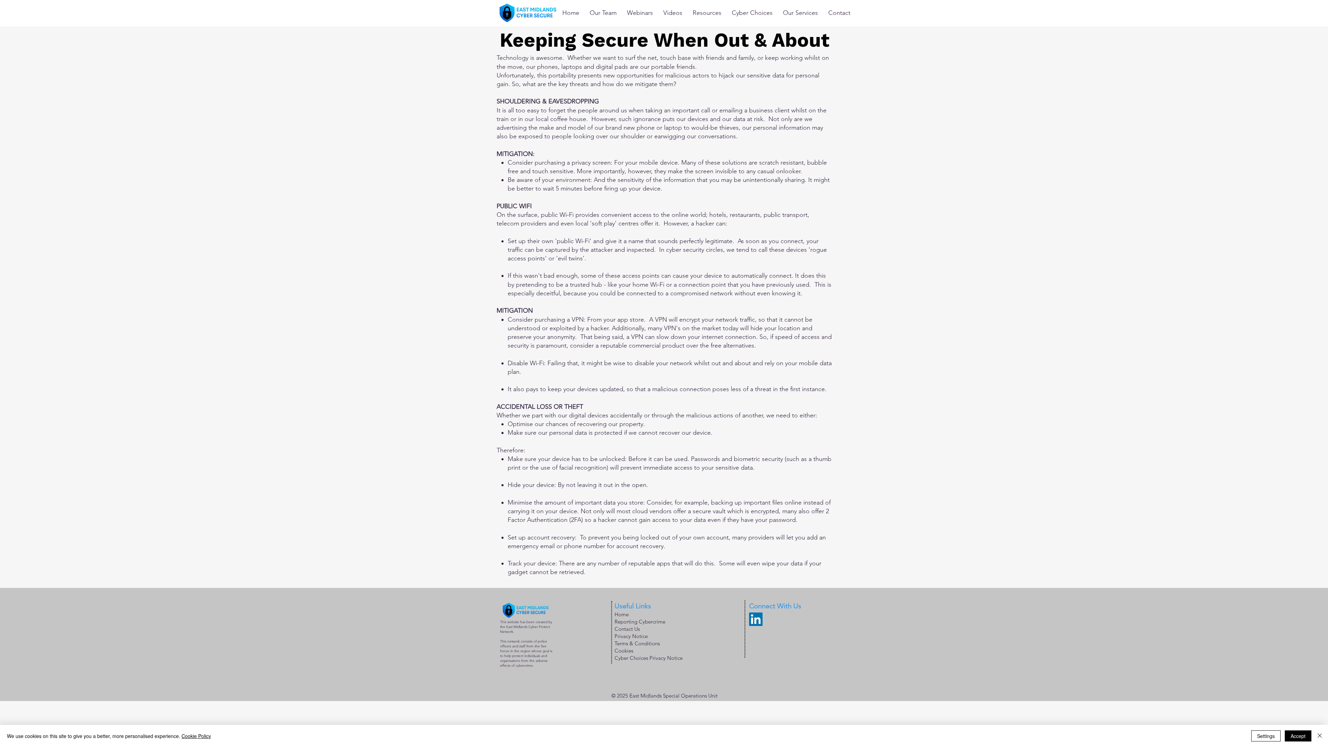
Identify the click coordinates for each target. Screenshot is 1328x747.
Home (622, 614)
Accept (1298, 735)
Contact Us (627, 629)
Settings (1266, 735)
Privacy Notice (631, 636)
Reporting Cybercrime (640, 621)
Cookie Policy (196, 735)
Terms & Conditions (637, 643)
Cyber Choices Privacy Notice (649, 658)
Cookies (624, 650)
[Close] (1320, 735)
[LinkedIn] (756, 619)
